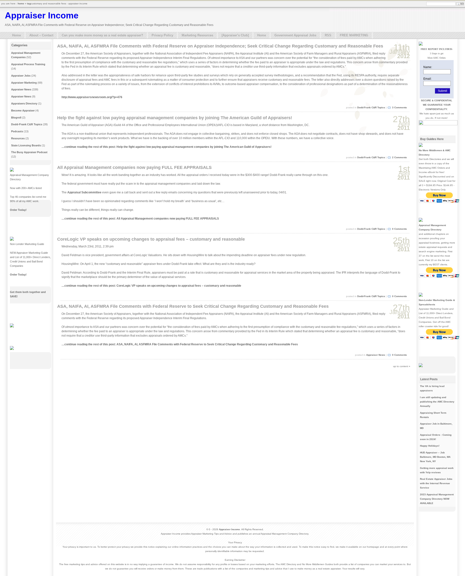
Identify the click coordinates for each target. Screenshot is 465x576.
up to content (400, 366)
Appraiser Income (41, 15)
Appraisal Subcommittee (84, 192)
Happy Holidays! (429, 445)
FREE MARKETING (354, 35)
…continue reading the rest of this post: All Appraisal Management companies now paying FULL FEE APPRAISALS (140, 218)
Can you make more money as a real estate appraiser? (102, 35)
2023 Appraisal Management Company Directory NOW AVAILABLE (437, 499)
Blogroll (16, 117)
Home (16, 35)
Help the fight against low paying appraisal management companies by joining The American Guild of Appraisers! (174, 117)
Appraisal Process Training (28, 64)
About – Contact (41, 35)
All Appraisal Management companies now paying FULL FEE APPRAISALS (134, 167)
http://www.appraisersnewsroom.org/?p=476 (92, 97)
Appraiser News (375, 355)
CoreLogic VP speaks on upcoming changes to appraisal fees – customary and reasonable (151, 239)
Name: (427, 67)
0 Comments (399, 229)
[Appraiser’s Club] (235, 35)
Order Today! (18, 209)
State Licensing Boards (26, 145)
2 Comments (399, 157)
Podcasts (17, 131)
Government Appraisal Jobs (295, 35)
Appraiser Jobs (21, 75)
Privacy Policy (162, 35)
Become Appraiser (23, 110)
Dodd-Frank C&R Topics (371, 107)
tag (29, 3)
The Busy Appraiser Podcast (29, 152)
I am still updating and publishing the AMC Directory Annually (437, 401)
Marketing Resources (197, 35)
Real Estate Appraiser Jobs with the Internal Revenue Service (436, 483)
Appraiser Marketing (24, 82)
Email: (427, 78)
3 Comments (399, 107)
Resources (18, 138)
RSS (328, 35)
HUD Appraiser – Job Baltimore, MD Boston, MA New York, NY (435, 457)
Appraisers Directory (24, 103)
